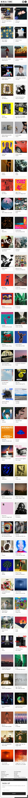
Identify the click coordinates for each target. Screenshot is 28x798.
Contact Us (3, 771)
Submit (14, 793)
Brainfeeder (16, 775)
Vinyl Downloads (17, 771)
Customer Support (5, 774)
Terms (2, 777)
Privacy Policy (4, 775)
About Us (3, 773)
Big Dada (16, 773)
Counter (15, 774)
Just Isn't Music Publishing (20, 777)
